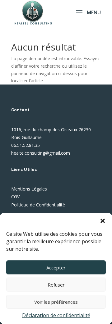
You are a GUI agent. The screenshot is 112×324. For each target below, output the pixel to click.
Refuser (56, 285)
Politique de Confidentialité (38, 205)
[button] (103, 221)
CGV (15, 197)
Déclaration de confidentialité (56, 315)
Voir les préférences (56, 302)
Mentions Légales (29, 189)
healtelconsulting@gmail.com (40, 153)
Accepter (56, 267)
